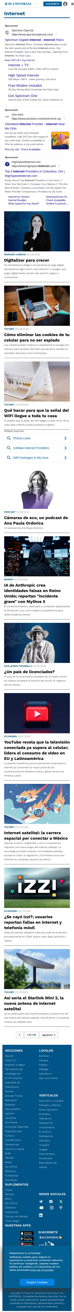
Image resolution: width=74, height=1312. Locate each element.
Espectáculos (13, 1131)
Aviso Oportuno (48, 1109)
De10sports (46, 1136)
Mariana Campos (15, 254)
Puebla (43, 1064)
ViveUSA (44, 1145)
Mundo (8, 579)
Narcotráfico (12, 1109)
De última (11, 1166)
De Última (11, 1203)
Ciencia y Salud (14, 1149)
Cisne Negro (12, 1220)
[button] (52, 4)
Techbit (9, 329)
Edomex (44, 1056)
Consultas (11, 1180)
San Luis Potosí (48, 1078)
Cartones (10, 1118)
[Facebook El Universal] (51, 1201)
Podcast (9, 512)
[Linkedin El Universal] (41, 1215)
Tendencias (12, 1144)
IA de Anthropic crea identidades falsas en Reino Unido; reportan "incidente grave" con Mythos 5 (32, 593)
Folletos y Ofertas (50, 1105)
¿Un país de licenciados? (29, 671)
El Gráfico (45, 1131)
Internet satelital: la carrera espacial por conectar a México (36, 835)
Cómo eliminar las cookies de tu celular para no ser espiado (37, 337)
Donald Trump (14, 1095)
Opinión (9, 1113)
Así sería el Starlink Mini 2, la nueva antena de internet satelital (34, 1003)
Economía (10, 736)
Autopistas (11, 1175)
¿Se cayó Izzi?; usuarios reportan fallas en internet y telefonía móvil (33, 922)
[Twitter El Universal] (61, 1201)
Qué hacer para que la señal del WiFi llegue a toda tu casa (36, 413)
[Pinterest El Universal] (61, 1208)
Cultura (9, 1135)
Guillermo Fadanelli (18, 666)
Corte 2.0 (10, 1060)
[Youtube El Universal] (41, 1208)
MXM (8, 1153)
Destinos (10, 1171)
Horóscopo (45, 1158)
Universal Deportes (17, 1126)
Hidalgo (43, 1069)
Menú (8, 1162)
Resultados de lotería (48, 1165)
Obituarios (45, 1118)
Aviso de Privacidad (41, 1270)
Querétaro (45, 1073)
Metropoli (11, 1100)
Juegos (43, 1149)
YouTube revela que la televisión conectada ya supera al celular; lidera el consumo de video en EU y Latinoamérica (37, 750)
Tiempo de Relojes (16, 1216)
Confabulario (13, 1140)
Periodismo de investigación (14, 1071)
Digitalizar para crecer (26, 260)
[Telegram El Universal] (41, 1201)
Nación (9, 1056)
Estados (10, 1104)
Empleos (44, 1114)
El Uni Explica (13, 1078)
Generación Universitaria (46, 1125)
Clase (8, 1189)
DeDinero (44, 1140)
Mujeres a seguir (15, 1064)
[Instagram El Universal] (51, 1208)
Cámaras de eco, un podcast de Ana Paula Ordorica (36, 520)
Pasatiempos (47, 1153)
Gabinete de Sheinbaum (12, 1084)
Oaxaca (43, 1060)
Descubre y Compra (51, 1100)
